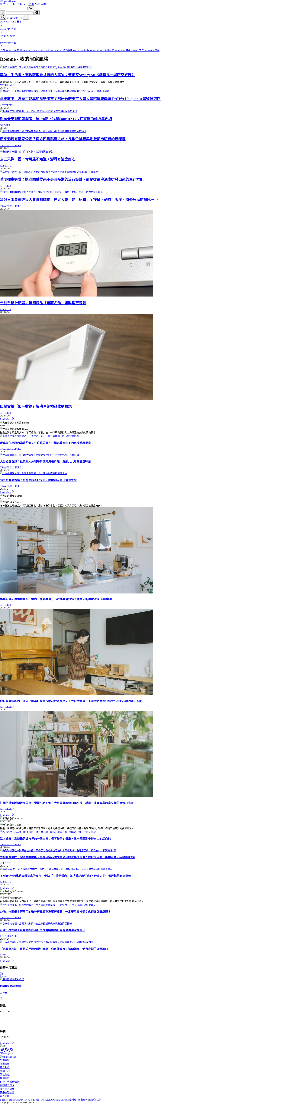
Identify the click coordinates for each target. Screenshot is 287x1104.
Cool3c (28, 1099)
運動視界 (83, 1099)
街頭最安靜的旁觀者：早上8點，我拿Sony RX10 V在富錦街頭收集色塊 (56, 119)
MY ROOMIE (7, 85)
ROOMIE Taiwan (59, 1099)
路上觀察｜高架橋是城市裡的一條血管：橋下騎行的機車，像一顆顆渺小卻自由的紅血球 (55, 838)
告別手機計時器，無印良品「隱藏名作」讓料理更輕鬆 (43, 303)
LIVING (4, 954)
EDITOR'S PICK (8, 936)
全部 (2, 50)
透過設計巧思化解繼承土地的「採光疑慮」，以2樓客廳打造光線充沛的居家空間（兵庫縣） (57, 599)
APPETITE (5, 165)
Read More (5, 419)
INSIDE (45, 1099)
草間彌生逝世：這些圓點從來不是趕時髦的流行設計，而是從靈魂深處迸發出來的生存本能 (72, 179)
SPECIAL (33, 4)
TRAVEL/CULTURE (10, 145)
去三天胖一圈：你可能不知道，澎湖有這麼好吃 (37, 159)
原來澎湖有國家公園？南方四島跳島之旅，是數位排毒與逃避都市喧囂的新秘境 (63, 139)
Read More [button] (5, 1043)
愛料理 (72, 1099)
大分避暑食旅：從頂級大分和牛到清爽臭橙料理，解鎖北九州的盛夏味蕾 (45, 461)
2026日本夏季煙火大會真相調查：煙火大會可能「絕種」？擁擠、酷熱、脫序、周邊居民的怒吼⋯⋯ (79, 200)
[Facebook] (7, 1050)
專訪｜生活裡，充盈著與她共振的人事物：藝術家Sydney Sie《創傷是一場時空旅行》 (67, 75)
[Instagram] (2, 1050)
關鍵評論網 (95, 1099)
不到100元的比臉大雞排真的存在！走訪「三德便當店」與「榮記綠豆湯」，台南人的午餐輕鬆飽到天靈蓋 (65, 875)
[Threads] (12, 1050)
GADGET (5, 125)
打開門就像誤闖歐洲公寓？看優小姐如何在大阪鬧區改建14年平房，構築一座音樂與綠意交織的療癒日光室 (67, 802)
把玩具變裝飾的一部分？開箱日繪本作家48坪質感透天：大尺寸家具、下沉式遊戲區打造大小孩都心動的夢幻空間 (71, 701)
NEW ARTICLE (8, 4)
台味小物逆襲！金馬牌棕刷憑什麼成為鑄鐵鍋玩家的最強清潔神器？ (42, 930)
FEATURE (43, 4)
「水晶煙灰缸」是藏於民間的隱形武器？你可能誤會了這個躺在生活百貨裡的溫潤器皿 (54, 949)
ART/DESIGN (7, 105)
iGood (36, 1099)
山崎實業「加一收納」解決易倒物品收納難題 (36, 406)
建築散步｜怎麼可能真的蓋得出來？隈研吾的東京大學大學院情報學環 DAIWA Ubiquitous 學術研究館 (80, 99)
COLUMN (22, 4)
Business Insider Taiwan (11, 1099)
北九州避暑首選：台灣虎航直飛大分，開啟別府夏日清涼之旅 (38, 480)
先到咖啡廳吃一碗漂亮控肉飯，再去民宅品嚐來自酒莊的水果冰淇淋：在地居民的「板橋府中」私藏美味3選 (67, 857)
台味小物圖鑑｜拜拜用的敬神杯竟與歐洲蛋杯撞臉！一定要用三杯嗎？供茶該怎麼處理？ (55, 911)
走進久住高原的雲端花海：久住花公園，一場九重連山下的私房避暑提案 (45, 442)
